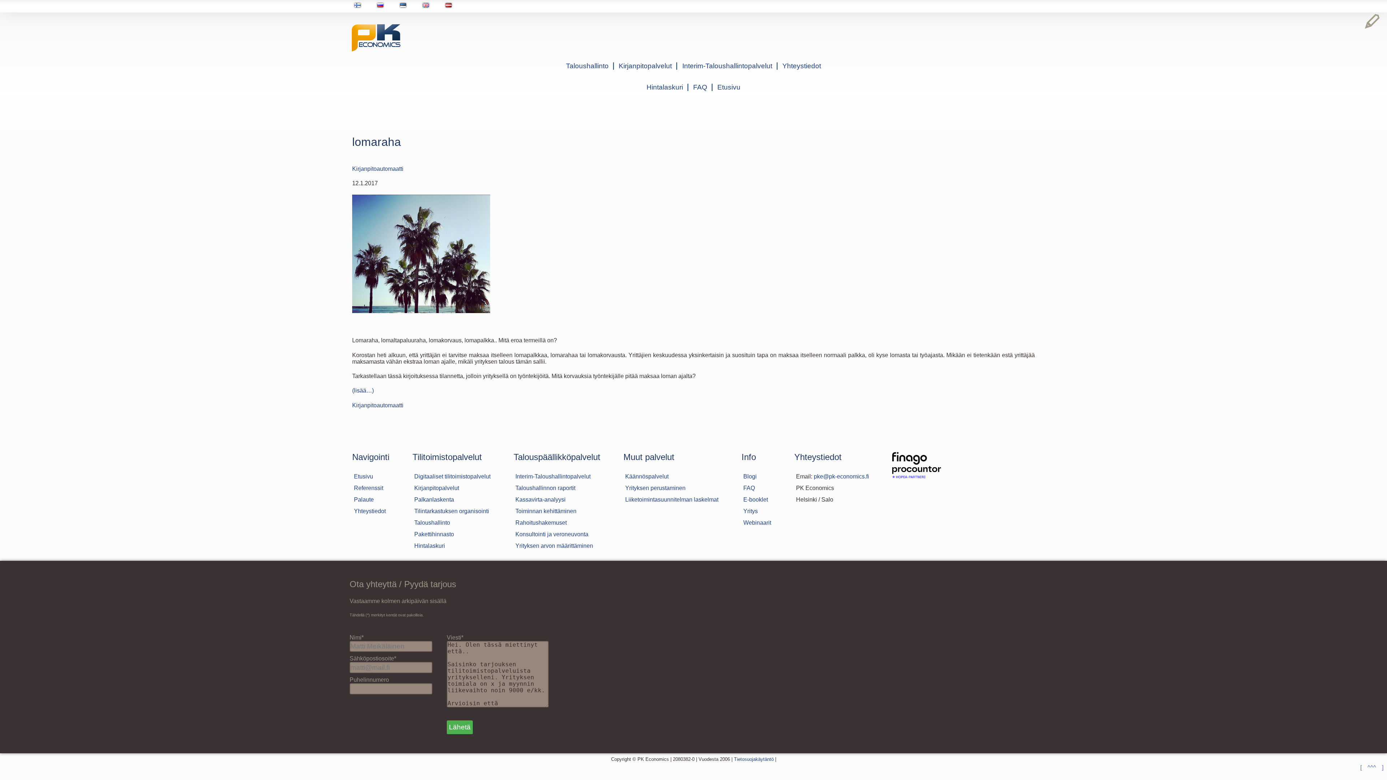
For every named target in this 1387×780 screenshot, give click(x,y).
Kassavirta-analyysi (540, 500)
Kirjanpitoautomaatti (377, 169)
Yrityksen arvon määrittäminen (554, 546)
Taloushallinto (587, 66)
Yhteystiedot (801, 66)
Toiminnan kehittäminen (545, 511)
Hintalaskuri (665, 87)
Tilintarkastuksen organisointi (451, 511)
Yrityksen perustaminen (655, 488)
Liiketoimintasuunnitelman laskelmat (671, 500)
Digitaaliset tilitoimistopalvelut (452, 476)
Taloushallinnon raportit (545, 488)
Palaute (364, 500)
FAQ (700, 87)
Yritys (750, 511)
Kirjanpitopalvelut (645, 66)
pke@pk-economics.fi (841, 476)
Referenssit (368, 488)
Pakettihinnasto (434, 534)
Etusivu (728, 87)
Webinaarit (757, 523)
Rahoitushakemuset (541, 523)
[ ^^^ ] (1371, 767)
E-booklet (755, 500)
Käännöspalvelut (647, 476)
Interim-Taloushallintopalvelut (727, 66)
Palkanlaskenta (434, 500)
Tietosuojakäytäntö (754, 759)
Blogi (750, 476)
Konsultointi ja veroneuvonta (551, 534)
